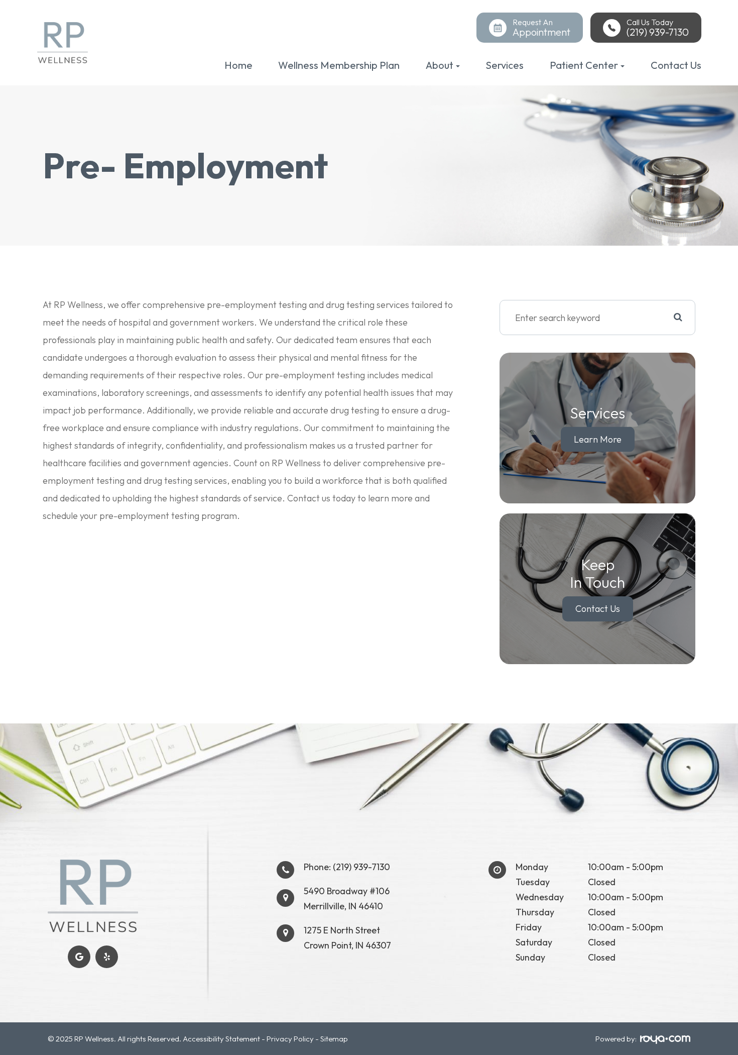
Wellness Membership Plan (339, 65)
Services (504, 65)
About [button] (439, 65)
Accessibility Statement (221, 1038)
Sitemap (334, 1038)
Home (238, 65)
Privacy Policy (290, 1038)
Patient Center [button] (584, 65)
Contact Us (676, 65)
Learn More (598, 439)
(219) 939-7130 (361, 867)
